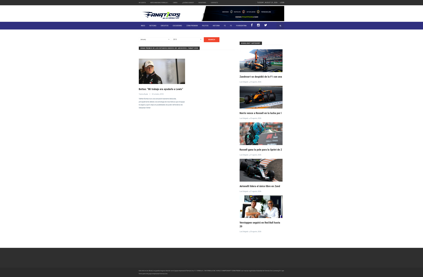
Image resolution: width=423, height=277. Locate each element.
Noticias (152, 26)
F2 (225, 26)
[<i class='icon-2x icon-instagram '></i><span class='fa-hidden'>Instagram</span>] (258, 25)
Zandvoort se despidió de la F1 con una (261, 76)
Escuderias (177, 26)
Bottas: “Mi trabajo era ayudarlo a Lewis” (161, 89)
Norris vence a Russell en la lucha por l (261, 113)
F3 (231, 26)
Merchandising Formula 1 (159, 2)
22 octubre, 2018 (157, 94)
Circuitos (164, 26)
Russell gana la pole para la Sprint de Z (261, 149)
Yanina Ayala (143, 94)
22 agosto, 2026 (255, 118)
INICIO (143, 26)
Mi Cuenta (142, 2)
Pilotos (205, 26)
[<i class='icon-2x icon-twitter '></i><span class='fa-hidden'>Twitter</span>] (265, 25)
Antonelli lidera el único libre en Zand (260, 186)
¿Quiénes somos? (188, 2)
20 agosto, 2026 (255, 231)
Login (282, 2)
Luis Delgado (244, 82)
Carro (175, 2)
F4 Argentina (241, 26)
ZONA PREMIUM (192, 26)
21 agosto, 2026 (255, 155)
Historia (216, 26)
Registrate (202, 2)
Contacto (214, 2)
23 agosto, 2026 (255, 82)
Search (211, 40)
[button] (155, 39)
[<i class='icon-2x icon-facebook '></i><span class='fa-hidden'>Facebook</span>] (252, 25)
